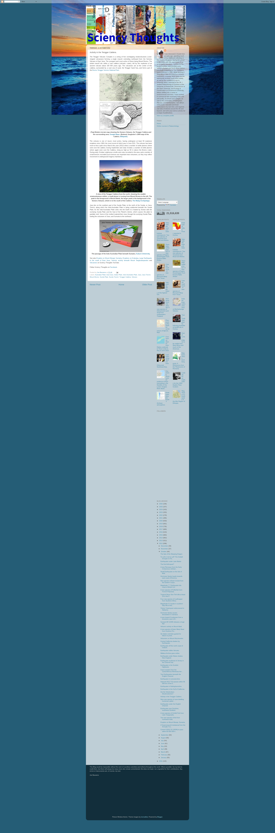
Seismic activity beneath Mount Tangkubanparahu (129, 260)
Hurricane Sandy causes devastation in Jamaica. (169, 613)
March (163, 752)
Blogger (159, 817)
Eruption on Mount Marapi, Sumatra (109, 258)
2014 (161, 538)
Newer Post (95, 284)
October (164, 551)
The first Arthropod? (167, 564)
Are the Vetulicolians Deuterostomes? (167, 693)
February (164, 755)
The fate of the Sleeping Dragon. (171, 554)
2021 (161, 518)
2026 (161, 504)
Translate (173, 205)
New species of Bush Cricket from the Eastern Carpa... (171, 581)
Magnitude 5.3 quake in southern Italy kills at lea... (171, 604)
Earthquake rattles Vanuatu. (169, 650)
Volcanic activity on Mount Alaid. (171, 626)
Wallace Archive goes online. (170, 653)
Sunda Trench (114, 277)
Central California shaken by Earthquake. (170, 642)
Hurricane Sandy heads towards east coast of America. (171, 577)
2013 (161, 540)
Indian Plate (118, 275)
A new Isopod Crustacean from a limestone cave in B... (171, 618)
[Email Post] (117, 272)
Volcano (134, 277)
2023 (161, 512)
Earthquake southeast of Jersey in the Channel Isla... (172, 661)
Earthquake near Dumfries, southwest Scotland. (169, 709)
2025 (161, 507)
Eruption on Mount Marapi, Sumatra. (172, 722)
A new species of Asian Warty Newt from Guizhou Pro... (172, 630)
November (164, 549)
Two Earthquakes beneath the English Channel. (170, 675)
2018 (161, 526)
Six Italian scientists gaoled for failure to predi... (170, 634)
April (162, 749)
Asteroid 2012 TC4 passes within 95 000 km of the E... (172, 682)
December (164, 546)
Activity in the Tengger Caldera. (171, 696)
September (165, 735)
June (163, 743)
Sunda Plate (104, 277)
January (164, 757)
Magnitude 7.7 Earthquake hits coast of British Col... (170, 586)
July (162, 740)
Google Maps (115, 134)
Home (121, 284)
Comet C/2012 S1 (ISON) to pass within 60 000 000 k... (171, 730)
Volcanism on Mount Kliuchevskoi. (171, 638)
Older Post (147, 284)
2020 (161, 521)
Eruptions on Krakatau (130, 258)
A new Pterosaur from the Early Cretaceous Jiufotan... (171, 568)
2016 (161, 532)
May (162, 746)
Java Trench (146, 275)
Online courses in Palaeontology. (168, 126)
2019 (161, 524)
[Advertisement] (171, 163)
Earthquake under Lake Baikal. (170, 561)
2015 (161, 535)
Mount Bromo (94, 277)
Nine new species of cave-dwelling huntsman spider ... (172, 700)
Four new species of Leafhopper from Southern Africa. (171, 600)
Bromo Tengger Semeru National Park (105, 70)
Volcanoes (93, 263)
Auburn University (143, 254)
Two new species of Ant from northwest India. (170, 718)
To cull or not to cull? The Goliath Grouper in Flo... (171, 557)
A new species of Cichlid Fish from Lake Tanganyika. (172, 714)
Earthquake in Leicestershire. (170, 679)
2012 (161, 543)
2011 (161, 761)
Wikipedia (123, 136)
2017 (161, 529)
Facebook (113, 267)
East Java (110, 275)
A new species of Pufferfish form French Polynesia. (171, 590)
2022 (161, 515)
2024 (161, 509)
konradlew (144, 817)
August (163, 738)
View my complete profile (165, 115)
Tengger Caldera (125, 277)
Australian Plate (100, 275)
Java (139, 275)
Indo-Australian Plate (130, 275)
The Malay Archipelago (141, 201)
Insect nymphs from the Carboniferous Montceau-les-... (171, 670)
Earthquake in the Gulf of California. (172, 689)
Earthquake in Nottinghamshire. (171, 686)
